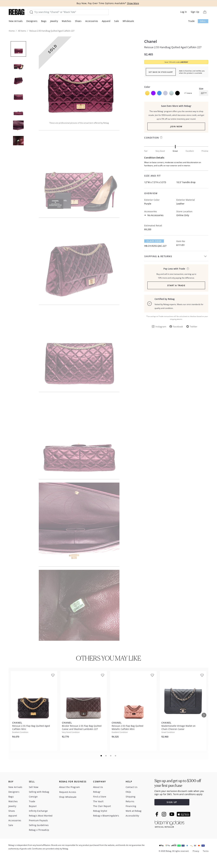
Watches (66, 21)
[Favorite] (53, 675)
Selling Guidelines (39, 825)
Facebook (178, 326)
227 (203, 93)
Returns (130, 801)
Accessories (91, 21)
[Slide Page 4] (115, 755)
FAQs (128, 791)
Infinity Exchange (38, 810)
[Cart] (204, 12)
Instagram (160, 326)
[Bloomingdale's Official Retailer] (169, 823)
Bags (43, 21)
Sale (116, 21)
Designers (31, 21)
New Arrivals (16, 21)
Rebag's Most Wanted (41, 815)
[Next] (204, 715)
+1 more (188, 93)
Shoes (78, 21)
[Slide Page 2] (106, 755)
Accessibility (132, 815)
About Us (98, 787)
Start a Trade (176, 285)
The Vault (98, 801)
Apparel (106, 21)
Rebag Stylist (100, 810)
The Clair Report (102, 806)
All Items (22, 30)
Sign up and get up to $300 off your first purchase (177, 783)
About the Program (69, 787)
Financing (131, 806)
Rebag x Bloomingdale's (106, 815)
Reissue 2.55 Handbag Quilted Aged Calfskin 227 (172, 47)
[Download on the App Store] (183, 814)
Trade (191, 21)
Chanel (150, 41)
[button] (79, 76)
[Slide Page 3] (110, 755)
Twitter (193, 326)
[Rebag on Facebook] (157, 814)
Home (12, 30)
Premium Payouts (38, 820)
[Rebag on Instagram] (164, 814)
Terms (206, 851)
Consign (33, 796)
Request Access (67, 791)
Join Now (176, 126)
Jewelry (54, 21)
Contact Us (131, 787)
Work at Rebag (134, 810)
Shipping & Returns (158, 256)
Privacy (196, 851)
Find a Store (99, 796)
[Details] (188, 268)
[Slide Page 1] (101, 755)
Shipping (131, 796)
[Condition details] (161, 137)
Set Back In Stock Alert (161, 72)
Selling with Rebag (39, 791)
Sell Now (33, 787)
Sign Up (195, 11)
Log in (183, 11)
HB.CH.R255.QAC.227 (155, 245)
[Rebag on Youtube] (172, 814)
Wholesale (128, 21)
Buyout (33, 806)
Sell (203, 21)
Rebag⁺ (97, 791)
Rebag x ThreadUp (39, 829)
